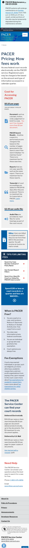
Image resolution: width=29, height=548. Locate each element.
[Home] (6, 34)
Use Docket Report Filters (12, 271)
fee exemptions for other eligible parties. (13, 386)
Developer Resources (9, 517)
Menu (25, 34)
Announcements (7, 512)
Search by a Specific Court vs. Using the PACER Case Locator (12, 278)
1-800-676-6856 (16, 480)
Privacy (4, 508)
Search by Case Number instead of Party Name (12, 264)
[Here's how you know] (14, 29)
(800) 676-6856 (7, 539)
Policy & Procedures (9, 503)
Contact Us (5, 521)
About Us (4, 499)
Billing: (11, 233)
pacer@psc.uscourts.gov (14, 486)
